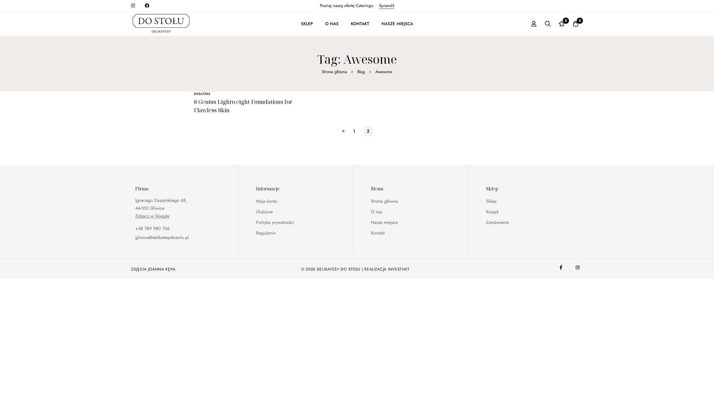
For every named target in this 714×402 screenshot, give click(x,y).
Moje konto (266, 201)
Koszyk (492, 212)
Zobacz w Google (152, 216)
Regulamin (266, 233)
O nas (376, 212)
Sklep (491, 201)
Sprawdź (386, 6)
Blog (361, 72)
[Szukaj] (548, 24)
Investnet (399, 269)
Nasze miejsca (384, 222)
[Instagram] (577, 267)
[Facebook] (561, 267)
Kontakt (378, 233)
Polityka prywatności (275, 222)
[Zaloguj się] (534, 24)
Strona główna (334, 72)
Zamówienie (497, 222)
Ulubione (264, 212)
